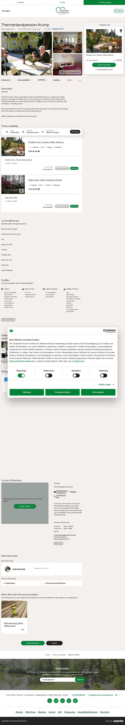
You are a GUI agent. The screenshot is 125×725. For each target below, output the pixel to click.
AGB (60, 712)
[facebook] (49, 700)
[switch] (48, 375)
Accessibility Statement (88, 712)
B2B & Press (30, 712)
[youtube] (56, 700)
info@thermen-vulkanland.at (101, 695)
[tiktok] (75, 700)
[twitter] (69, 700)
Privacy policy (69, 712)
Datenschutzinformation (20, 361)
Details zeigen (105, 384)
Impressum (79, 361)
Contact (52, 712)
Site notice (104, 712)
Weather (19, 712)
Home (48, 655)
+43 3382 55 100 (78, 695)
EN (116, 695)
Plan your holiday (59, 655)
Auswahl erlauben (62, 392)
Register (80, 679)
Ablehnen (27, 392)
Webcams (42, 712)
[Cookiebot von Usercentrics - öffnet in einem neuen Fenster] (105, 331)
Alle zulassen (98, 392)
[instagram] (62, 700)
